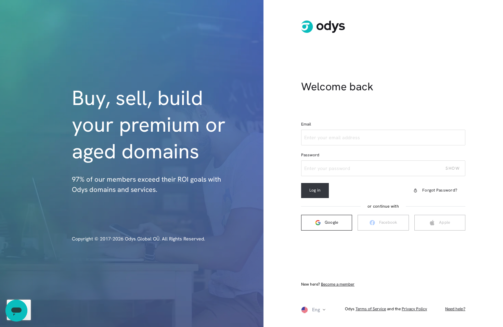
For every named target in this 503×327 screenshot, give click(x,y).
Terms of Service (371, 309)
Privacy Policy (414, 309)
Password (310, 155)
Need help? (455, 309)
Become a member (337, 284)
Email (306, 124)
